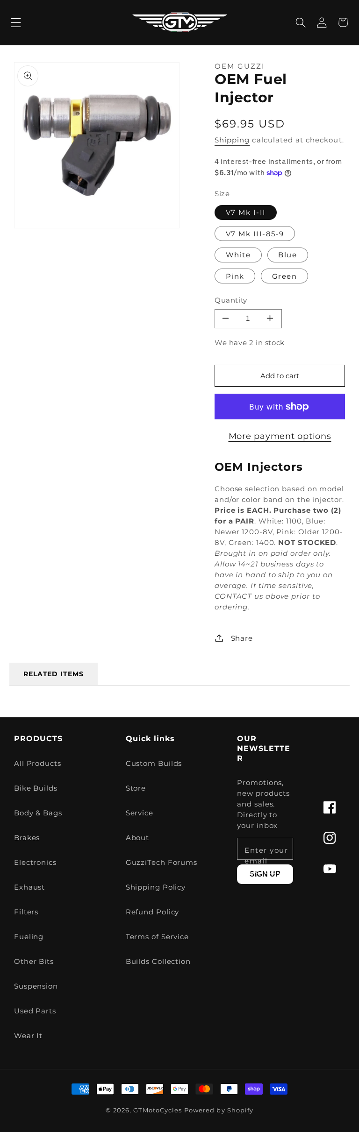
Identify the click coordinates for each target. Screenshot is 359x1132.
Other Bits (34, 961)
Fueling (28, 936)
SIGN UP (265, 874)
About (138, 837)
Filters (26, 911)
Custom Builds (154, 763)
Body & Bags (38, 812)
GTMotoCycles (157, 1110)
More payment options (280, 436)
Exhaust (29, 887)
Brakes (27, 837)
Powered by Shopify (218, 1110)
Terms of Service (157, 936)
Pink (235, 276)
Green (284, 276)
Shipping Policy (156, 887)
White (238, 254)
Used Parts (35, 1010)
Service (139, 812)
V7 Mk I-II (246, 212)
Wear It (28, 1035)
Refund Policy (153, 911)
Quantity (231, 300)
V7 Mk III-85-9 (255, 233)
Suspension (36, 986)
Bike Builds (35, 788)
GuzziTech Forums (161, 862)
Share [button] (242, 638)
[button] (16, 22)
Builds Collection (158, 961)
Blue (287, 254)
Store (136, 788)
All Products (37, 763)
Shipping (232, 139)
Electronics (35, 862)
